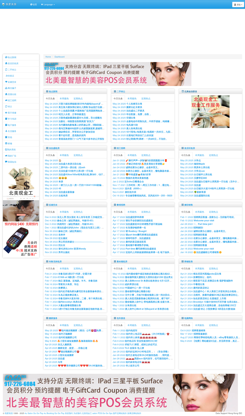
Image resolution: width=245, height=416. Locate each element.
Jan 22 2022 (153, 170)
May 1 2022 (124, 305)
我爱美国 (9, 413)
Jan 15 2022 (130, 178)
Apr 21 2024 (200, 273)
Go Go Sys (107, 413)
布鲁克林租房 (55, 261)
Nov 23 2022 (57, 252)
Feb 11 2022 (208, 217)
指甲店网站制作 (120, 413)
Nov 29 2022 (55, 234)
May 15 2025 (58, 333)
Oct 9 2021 (192, 330)
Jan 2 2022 (128, 181)
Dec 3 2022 (70, 224)
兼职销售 (188, 204)
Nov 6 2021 (128, 188)
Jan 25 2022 (126, 365)
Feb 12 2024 (56, 287)
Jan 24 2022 (136, 167)
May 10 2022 (148, 273)
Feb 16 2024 (62, 284)
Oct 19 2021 (142, 195)
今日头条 (50, 98)
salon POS (97, 413)
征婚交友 (53, 204)
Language (48, 4)
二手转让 (121, 91)
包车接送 (121, 318)
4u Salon (29, 413)
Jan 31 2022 (140, 160)
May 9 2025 (71, 340)
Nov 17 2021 (150, 185)
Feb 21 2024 (68, 273)
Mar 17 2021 (193, 333)
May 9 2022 (143, 277)
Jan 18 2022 (197, 248)
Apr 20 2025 (62, 351)
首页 (34, 4)
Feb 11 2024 (63, 301)
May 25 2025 (190, 160)
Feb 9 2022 (135, 340)
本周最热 (64, 98)
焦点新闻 (53, 91)
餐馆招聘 (121, 204)
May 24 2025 (86, 103)
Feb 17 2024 (64, 277)
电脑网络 (188, 318)
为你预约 (77, 413)
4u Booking (49, 413)
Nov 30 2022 (64, 231)
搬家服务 (53, 318)
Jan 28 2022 (196, 224)
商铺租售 (188, 261)
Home (48, 56)
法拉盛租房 (54, 148)
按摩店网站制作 (134, 413)
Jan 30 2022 (139, 163)
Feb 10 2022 (197, 220)
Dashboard (60, 56)
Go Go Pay (38, 413)
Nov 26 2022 (65, 248)
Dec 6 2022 (83, 217)
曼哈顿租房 (122, 261)
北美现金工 (87, 413)
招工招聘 (121, 148)
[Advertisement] (122, 31)
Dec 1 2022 (79, 227)
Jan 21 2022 (132, 174)
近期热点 (78, 98)
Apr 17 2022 (128, 217)
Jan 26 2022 (191, 227)
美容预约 (69, 413)
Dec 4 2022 (70, 220)
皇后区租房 (189, 148)
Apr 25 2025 (58, 344)
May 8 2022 (145, 280)
